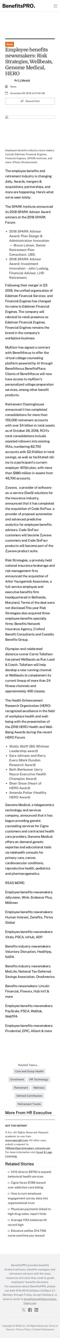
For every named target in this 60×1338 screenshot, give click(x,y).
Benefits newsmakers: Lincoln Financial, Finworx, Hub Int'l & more (27, 991)
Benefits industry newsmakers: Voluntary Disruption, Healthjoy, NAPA (28, 951)
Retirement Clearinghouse (24, 404)
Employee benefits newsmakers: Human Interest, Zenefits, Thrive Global (29, 917)
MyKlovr (11, 347)
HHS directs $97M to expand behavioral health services (29, 1174)
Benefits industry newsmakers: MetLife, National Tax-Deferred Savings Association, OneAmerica (29, 971)
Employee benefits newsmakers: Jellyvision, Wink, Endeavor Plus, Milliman (29, 897)
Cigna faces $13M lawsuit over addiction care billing (27, 1185)
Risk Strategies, (16, 560)
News (9, 44)
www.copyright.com (16, 1140)
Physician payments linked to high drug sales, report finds (29, 1211)
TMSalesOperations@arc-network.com (27, 1148)
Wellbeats (28, 659)
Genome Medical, (18, 805)
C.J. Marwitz (24, 80)
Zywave (11, 488)
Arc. (24, 1325)
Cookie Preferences (43, 1329)
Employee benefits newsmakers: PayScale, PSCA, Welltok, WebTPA (29, 1011)
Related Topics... (28, 1065)
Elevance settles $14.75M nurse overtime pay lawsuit (27, 1233)
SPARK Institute (24, 207)
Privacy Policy (23, 1329)
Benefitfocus (21, 353)
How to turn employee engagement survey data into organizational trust (28, 1198)
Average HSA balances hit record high (27, 1222)
